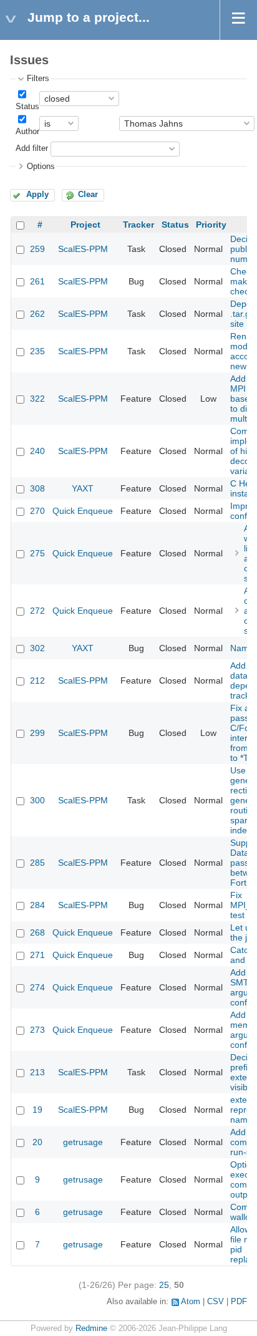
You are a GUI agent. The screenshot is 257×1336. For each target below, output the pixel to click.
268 (37, 932)
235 (37, 351)
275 (37, 553)
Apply (37, 194)
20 (37, 1142)
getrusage (83, 1142)
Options (41, 166)
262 (37, 314)
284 (37, 905)
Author (27, 131)
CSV (215, 1301)
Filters (38, 78)
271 (37, 955)
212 (37, 680)
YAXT (83, 488)
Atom (190, 1301)
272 (37, 611)
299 (37, 733)
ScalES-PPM (83, 249)
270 (37, 511)
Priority (211, 225)
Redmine (91, 1328)
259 (37, 249)
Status (27, 106)
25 (164, 1285)
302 (37, 648)
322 (37, 399)
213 (37, 1072)
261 (37, 281)
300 (37, 800)
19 (37, 1110)
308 (37, 488)
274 (37, 987)
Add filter (32, 148)
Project (85, 225)
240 (37, 451)
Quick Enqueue (82, 511)
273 (37, 1030)
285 (37, 863)
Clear (88, 194)
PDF (239, 1301)
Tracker (138, 225)
